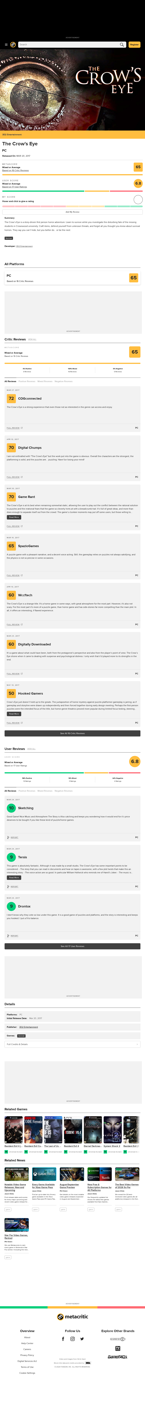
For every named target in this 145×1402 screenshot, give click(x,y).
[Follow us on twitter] (82, 1340)
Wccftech (20, 595)
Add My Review (72, 212)
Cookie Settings (27, 1373)
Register (134, 44)
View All (32, 339)
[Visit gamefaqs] (118, 1358)
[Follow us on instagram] (72, 1340)
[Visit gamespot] (118, 1340)
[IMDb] (88, 1362)
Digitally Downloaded (30, 644)
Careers (27, 1349)
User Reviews (15, 749)
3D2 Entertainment (12, 134)
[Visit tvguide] (118, 1350)
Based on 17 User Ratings (14, 186)
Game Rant (22, 497)
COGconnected (25, 398)
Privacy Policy (27, 1355)
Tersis (18, 857)
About (27, 1337)
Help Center (27, 1343)
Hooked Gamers (26, 693)
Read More (14, 877)
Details (10, 1004)
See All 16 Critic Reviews (72, 733)
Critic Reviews (15, 339)
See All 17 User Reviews (72, 946)
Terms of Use (27, 1367)
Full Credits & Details (17, 1044)
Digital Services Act (27, 1361)
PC (136, 427)
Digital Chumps (25, 447)
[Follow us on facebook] (63, 1340)
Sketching (21, 808)
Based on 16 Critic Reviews (15, 170)
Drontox (20, 906)
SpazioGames (24, 546)
